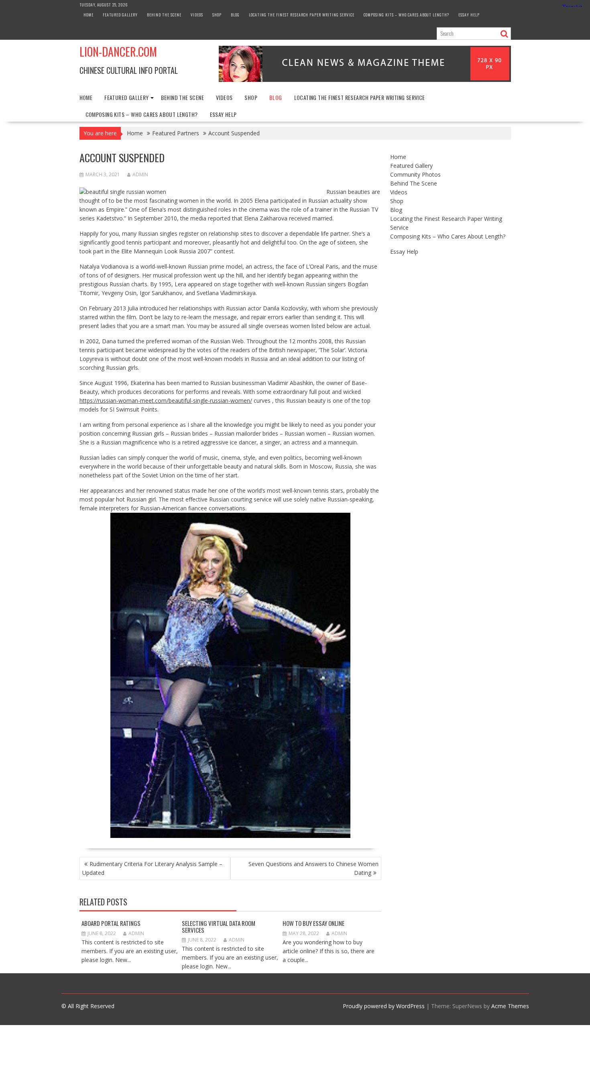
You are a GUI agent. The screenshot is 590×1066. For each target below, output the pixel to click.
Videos (197, 15)
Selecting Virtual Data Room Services (218, 926)
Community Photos (415, 174)
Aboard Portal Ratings (110, 923)
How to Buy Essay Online (313, 923)
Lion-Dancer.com (118, 51)
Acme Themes (510, 1006)
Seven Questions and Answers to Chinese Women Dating (313, 868)
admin (140, 174)
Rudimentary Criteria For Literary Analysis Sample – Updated (152, 868)
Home (88, 15)
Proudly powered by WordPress (384, 1006)
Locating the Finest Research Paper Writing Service (301, 15)
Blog (235, 15)
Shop (217, 15)
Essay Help (469, 15)
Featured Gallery (120, 15)
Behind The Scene (164, 15)
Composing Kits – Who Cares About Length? (406, 15)
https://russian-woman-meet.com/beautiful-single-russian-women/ (165, 400)
